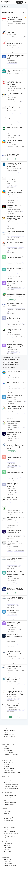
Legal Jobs (5, 825)
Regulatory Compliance (10, 827)
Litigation (6, 829)
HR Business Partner (9, 781)
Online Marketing (8, 752)
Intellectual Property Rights (11, 833)
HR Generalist (7, 779)
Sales (5, 746)
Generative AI (7, 861)
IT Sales (6, 801)
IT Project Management (10, 795)
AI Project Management (10, 865)
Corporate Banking (9, 734)
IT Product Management (10, 802)
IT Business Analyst (9, 804)
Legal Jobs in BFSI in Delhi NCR (11, 362)
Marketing (6, 748)
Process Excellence (9, 768)
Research (6, 764)
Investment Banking (9, 736)
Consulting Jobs (6, 760)
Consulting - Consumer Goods (12, 772)
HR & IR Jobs (5, 776)
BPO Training (7, 851)
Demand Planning (8, 820)
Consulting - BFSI (8, 770)
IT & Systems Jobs (7, 792)
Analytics (6, 766)
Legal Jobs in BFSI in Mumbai (11, 359)
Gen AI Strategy (8, 863)
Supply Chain (7, 811)
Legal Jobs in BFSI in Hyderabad (12, 364)
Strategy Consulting (9, 763)
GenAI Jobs (5, 857)
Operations (7, 813)
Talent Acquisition (9, 783)
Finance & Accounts (9, 730)
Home (2, 6)
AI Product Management (10, 860)
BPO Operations (8, 843)
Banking (6, 732)
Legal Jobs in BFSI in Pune (10, 367)
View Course (11, 159)
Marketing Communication (11, 754)
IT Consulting (7, 797)
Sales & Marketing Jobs (8, 744)
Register (19, 2)
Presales (6, 799)
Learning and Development (11, 786)
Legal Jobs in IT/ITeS (9, 837)
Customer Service (9, 853)
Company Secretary (9, 831)
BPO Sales (6, 849)
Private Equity (7, 738)
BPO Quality (7, 845)
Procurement (7, 815)
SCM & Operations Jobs (8, 809)
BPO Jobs (5, 841)
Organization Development (11, 784)
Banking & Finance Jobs (8, 728)
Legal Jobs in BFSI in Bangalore (12, 361)
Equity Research (8, 740)
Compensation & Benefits (11, 788)
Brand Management (9, 750)
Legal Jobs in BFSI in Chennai (11, 366)
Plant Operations (8, 819)
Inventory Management (10, 817)
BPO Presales (7, 847)
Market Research (8, 756)
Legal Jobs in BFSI (8, 835)
